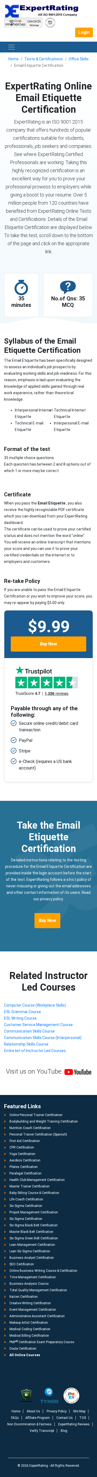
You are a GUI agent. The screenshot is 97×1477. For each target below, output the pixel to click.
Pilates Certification (23, 1167)
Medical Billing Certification (29, 1335)
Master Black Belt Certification (31, 1232)
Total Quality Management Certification (38, 1290)
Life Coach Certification (26, 1199)
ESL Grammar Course (22, 1012)
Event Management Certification (32, 1310)
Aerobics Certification (24, 1160)
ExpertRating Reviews (74, 1424)
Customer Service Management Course (38, 1025)
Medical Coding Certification (29, 1329)
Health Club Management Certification (37, 1180)
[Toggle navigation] (11, 47)
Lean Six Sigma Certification (29, 1251)
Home (13, 59)
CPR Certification (21, 1147)
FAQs (15, 1418)
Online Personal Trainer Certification (36, 1115)
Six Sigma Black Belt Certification (33, 1225)
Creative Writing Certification (30, 1303)
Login (84, 32)
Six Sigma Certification (25, 1206)
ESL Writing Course (20, 1018)
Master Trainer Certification (29, 1186)
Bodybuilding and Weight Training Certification (43, 1121)
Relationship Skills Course (26, 1044)
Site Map (79, 1411)
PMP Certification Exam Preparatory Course (41, 1342)
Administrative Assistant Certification (37, 1316)
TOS (82, 1418)
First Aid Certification (24, 1141)
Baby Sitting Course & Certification (34, 1193)
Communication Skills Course (29, 1031)
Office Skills (79, 59)
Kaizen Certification (23, 1297)
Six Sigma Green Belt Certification (33, 1238)
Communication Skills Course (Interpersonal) (42, 1037)
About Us (33, 1411)
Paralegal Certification (25, 1173)
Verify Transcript (42, 1431)
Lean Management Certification (32, 1245)
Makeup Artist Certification (28, 1323)
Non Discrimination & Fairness (29, 1424)
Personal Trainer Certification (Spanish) (38, 1134)
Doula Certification (22, 1348)
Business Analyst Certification (31, 1258)
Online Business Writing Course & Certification (43, 1271)
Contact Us (64, 1418)
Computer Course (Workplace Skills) (35, 1005)
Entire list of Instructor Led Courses (35, 1050)
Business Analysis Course (28, 1284)
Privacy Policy (57, 1411)
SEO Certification (21, 1264)
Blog (64, 1431)
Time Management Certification (32, 1277)
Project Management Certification (33, 1212)
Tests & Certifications (44, 59)
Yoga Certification (22, 1154)
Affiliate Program (37, 1418)
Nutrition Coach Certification (30, 1128)
